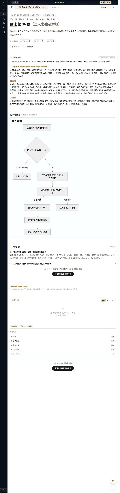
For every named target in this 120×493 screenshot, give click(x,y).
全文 (108, 300)
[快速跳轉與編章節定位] (113, 481)
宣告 (12, 34)
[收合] (12, 7)
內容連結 (14, 326)
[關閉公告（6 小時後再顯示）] (114, 2)
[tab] (31, 7)
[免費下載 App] (3, 490)
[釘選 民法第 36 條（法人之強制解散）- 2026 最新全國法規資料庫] (43, 7)
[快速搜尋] (3, 9)
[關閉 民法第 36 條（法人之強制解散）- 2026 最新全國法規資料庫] (46, 7)
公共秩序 (48, 30)
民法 (11, 19)
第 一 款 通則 (51, 19)
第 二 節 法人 (40, 19)
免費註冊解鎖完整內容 (63, 274)
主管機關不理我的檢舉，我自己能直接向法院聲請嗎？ (63, 264)
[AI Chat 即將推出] (112, 487)
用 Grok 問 (50, 41)
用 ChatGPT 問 (38, 41)
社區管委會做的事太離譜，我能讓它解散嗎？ (63, 252)
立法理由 (22, 326)
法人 (12, 30)
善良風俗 (59, 30)
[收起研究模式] (113, 7)
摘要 (103, 300)
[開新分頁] (49, 7)
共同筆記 (30, 326)
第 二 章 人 (30, 19)
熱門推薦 (15, 2)
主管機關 (81, 30)
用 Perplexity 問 (25, 41)
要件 (113, 300)
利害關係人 (101, 30)
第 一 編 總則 (19, 19)
